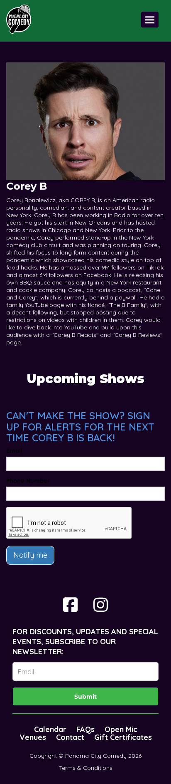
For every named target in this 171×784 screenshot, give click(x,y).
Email (14, 451)
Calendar (50, 729)
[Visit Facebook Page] (70, 604)
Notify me (30, 555)
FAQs (85, 729)
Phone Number (28, 481)
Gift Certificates (123, 737)
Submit (85, 696)
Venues (33, 737)
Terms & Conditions (85, 768)
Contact (70, 737)
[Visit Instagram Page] (100, 604)
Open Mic (121, 729)
